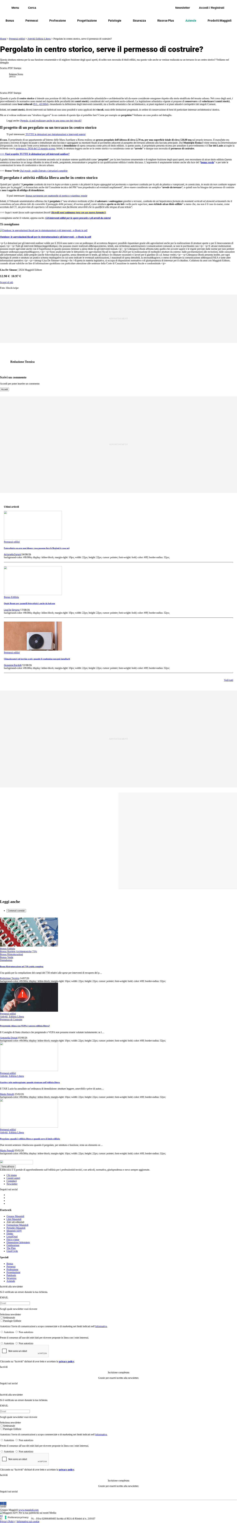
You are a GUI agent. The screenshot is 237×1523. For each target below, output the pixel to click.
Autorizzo (9, 1332)
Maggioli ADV (14, 1230)
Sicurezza (139, 20)
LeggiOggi (12, 1236)
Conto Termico (48, 28)
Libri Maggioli (13, 1219)
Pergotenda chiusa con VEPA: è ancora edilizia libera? (25, 1026)
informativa (101, 1326)
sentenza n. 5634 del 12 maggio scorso (35, 148)
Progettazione (87, 20)
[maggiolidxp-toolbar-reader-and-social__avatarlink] (6, 75)
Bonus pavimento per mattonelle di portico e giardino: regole (56, 195)
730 (88, 28)
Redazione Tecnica (16, 74)
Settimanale (9, 1317)
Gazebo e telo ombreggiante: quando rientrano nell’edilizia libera (30, 1082)
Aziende (190, 20)
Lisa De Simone (12, 610)
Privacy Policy (7, 1521)
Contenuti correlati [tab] (16, 911)
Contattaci (11, 1181)
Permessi (31, 20)
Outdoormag (12, 1245)
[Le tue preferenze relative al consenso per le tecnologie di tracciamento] (17, 1517)
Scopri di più (6, 282)
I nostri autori (13, 1178)
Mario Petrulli (7, 1094)
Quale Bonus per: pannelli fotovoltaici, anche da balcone (29, 603)
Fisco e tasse (12, 1239)
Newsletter (11, 1183)
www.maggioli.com (28, 1509)
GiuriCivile (12, 1251)
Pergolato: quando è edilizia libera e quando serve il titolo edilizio (30, 1139)
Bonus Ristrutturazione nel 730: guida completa (21, 966)
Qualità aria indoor (205, 28)
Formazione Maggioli (17, 1225)
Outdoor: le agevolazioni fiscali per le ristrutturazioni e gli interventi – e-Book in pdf (45, 236)
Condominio (105, 28)
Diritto (9, 1233)
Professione (57, 20)
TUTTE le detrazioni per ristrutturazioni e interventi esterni (55, 134)
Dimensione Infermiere (18, 1242)
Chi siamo (11, 1175)
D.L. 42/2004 (41, 104)
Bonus (10, 20)
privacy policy (66, 1361)
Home (3, 38)
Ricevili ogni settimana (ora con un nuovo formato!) (78, 212)
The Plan (11, 1248)
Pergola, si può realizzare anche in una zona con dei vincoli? (51, 120)
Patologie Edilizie (12, 1320)
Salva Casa (71, 28)
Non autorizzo (26, 1332)
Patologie (114, 20)
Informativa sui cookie (28, 1521)
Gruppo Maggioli (15, 1216)
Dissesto (181, 28)
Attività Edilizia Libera (39, 38)
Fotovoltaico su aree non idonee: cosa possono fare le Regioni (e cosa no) (36, 548)
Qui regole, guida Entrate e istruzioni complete (44, 170)
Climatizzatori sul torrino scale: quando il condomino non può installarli (37, 659)
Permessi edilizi (17, 38)
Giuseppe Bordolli (13, 665)
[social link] (6, 362)
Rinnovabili (162, 28)
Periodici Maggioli (15, 1227)
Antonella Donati (12, 554)
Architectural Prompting (134, 28)
